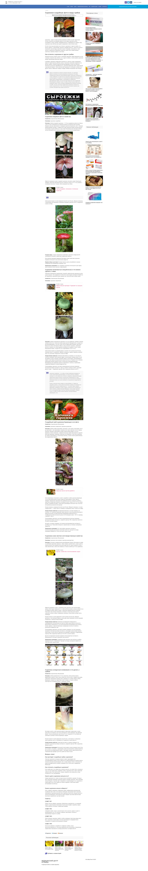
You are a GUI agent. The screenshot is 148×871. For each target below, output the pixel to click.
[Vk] (131, 2)
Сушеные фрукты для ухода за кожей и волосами (69, 849)
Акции (99, 6)
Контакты (104, 6)
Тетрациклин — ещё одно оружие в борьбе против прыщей (94, 75)
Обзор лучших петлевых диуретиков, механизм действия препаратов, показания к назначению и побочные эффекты (94, 172)
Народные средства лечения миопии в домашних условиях (78, 849)
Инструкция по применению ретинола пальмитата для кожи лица (94, 105)
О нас (68, 6)
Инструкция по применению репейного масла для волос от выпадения (93, 120)
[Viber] (126, 2)
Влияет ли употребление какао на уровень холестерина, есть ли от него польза (93, 188)
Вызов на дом (94, 6)
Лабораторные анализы (83, 6)
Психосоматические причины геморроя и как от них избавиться (93, 156)
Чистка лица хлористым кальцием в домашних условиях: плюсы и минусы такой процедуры (94, 90)
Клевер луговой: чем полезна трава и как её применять (59, 849)
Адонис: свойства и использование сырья (68, 551)
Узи (89, 6)
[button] (137, 2)
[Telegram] (128, 2)
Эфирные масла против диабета (65, 490)
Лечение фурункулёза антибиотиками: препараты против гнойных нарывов (94, 29)
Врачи (71, 6)
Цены (75, 6)
